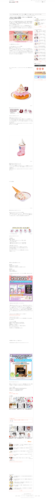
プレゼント (42, 0)
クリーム (11, 461)
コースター (14, 461)
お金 (15, 14)
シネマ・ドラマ (37, 14)
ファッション (32, 14)
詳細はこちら (11, 392)
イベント (28, 14)
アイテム (23, 14)
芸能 (30, 14)
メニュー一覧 (44, 0)
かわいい (21, 461)
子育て (31, 0)
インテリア (19, 14)
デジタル (40, 14)
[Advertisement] (27, 8)
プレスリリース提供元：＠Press (13, 393)
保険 (17, 14)
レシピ (34, 0)
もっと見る (21, 490)
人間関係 (25, 14)
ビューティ (37, 0)
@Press (13, 19)
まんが (38, 0)
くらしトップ (11, 14)
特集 (35, 17)
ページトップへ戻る (40, 79)
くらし (33, 0)
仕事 (13, 14)
